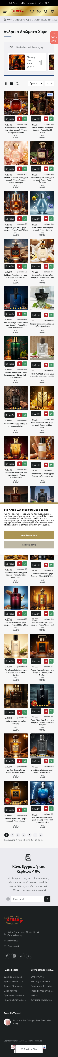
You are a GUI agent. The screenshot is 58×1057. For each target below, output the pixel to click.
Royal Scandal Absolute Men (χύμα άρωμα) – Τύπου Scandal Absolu (15, 475)
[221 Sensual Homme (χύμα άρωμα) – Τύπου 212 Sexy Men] (16, 598)
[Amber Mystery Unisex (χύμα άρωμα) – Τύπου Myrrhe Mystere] (42, 646)
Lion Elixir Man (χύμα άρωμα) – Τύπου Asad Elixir (15, 425)
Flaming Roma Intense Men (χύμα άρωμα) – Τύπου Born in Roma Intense (31, 59)
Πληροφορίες (11, 970)
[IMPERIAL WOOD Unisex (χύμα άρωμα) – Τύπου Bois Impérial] (42, 348)
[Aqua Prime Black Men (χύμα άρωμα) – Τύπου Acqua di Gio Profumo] (42, 696)
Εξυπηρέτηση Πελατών (42, 970)
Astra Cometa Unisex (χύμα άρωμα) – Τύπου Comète (42, 228)
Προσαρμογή (29, 544)
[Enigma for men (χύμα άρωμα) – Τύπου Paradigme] (42, 298)
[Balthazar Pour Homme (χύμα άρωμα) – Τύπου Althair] (16, 251)
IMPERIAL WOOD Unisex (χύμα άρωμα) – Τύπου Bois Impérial (42, 375)
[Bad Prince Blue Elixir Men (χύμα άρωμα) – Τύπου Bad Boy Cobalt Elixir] (42, 793)
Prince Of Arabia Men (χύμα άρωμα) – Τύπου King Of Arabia (42, 130)
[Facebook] (7, 956)
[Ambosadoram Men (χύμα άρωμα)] (16, 696)
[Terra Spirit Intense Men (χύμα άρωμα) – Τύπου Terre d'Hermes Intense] (16, 498)
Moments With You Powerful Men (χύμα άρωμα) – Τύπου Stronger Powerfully (16, 130)
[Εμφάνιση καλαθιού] (52, 11)
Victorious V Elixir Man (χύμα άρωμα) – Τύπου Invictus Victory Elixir (16, 575)
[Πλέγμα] (6, 83)
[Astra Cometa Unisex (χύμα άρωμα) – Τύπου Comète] (42, 203)
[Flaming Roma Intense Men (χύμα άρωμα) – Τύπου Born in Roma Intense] (17, 62)
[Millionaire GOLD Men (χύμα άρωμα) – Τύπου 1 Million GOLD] (42, 398)
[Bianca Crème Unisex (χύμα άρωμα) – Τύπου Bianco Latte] (42, 251)
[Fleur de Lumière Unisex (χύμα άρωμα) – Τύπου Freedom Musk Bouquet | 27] (16, 153)
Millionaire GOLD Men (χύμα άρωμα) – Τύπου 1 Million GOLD (42, 425)
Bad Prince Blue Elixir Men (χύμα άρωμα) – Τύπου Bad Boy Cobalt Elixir (42, 820)
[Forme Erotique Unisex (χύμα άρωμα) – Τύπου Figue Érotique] (42, 153)
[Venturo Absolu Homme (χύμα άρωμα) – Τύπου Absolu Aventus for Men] (42, 498)
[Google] (29, 956)
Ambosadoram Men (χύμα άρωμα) (16, 722)
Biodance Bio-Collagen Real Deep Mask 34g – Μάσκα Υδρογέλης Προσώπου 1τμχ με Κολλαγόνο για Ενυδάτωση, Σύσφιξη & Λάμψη (33, 1020)
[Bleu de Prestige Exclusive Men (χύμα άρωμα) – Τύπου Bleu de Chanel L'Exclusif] (16, 298)
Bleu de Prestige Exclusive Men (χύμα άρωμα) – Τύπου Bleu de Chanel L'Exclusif (16, 325)
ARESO (8, 124)
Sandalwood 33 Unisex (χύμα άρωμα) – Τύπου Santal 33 (42, 475)
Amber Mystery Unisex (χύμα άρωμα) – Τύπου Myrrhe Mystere (42, 672)
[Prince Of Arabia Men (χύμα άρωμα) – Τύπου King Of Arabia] (42, 103)
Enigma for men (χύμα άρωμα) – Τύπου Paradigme (42, 325)
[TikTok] (22, 956)
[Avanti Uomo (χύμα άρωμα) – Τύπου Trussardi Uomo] (42, 745)
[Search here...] (46, 11)
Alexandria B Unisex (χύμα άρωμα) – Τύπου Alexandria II (42, 623)
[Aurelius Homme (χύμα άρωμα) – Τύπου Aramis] (16, 745)
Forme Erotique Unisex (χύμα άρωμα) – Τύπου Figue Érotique (42, 180)
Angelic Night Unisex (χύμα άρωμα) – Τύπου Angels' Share (16, 228)
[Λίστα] (11, 83)
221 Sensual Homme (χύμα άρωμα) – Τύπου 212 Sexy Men (16, 623)
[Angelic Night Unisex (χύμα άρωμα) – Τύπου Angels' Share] (16, 203)
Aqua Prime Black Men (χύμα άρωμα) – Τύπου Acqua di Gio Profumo (42, 722)
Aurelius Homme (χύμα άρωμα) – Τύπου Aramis (15, 771)
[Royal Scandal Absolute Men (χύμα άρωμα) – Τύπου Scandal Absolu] (16, 448)
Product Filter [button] (30, 1049)
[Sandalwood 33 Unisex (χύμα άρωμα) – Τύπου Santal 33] (42, 448)
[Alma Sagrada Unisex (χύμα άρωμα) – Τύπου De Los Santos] (16, 646)
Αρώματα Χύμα (23, 19)
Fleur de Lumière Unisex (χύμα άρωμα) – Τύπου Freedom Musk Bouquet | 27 (16, 180)
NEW (10, 47)
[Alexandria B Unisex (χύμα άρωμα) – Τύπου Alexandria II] (42, 598)
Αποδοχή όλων (29, 534)
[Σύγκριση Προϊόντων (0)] (17, 83)
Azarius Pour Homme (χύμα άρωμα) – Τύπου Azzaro (15, 820)
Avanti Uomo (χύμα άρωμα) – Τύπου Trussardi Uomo (42, 771)
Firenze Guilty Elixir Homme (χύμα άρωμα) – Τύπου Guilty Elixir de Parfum (15, 375)
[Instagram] (14, 956)
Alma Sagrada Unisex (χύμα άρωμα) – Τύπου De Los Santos (15, 672)
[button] (28, 67)
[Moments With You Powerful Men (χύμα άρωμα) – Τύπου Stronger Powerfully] (16, 103)
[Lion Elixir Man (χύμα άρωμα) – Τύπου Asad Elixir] (16, 398)
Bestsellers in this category (29, 47)
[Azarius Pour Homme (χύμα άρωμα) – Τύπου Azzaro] (16, 793)
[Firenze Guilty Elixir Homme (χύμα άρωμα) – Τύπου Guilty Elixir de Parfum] (16, 348)
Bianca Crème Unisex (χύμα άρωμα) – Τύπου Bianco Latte (42, 276)
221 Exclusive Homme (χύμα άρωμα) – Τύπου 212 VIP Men (42, 575)
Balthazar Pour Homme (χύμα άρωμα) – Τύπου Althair (15, 276)
